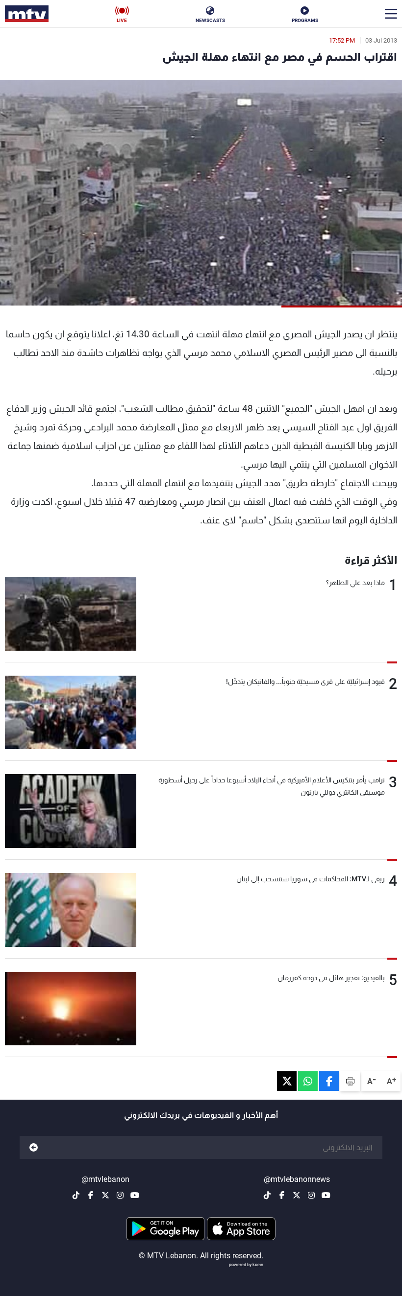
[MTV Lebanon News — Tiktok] (267, 1195)
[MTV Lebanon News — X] (296, 1195)
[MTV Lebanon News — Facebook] (282, 1195)
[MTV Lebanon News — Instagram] (311, 1195)
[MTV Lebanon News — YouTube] (326, 1195)
